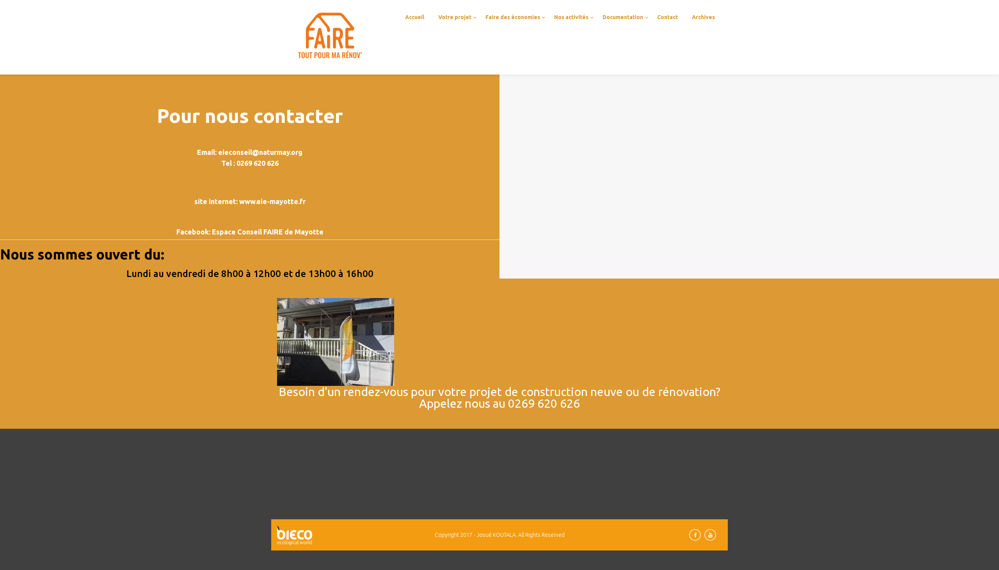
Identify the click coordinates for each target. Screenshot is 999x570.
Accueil (414, 17)
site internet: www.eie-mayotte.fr (250, 201)
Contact (667, 17)
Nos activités (571, 17)
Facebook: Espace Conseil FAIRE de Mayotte (250, 232)
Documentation (623, 17)
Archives (703, 17)
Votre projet (454, 17)
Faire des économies (512, 17)
